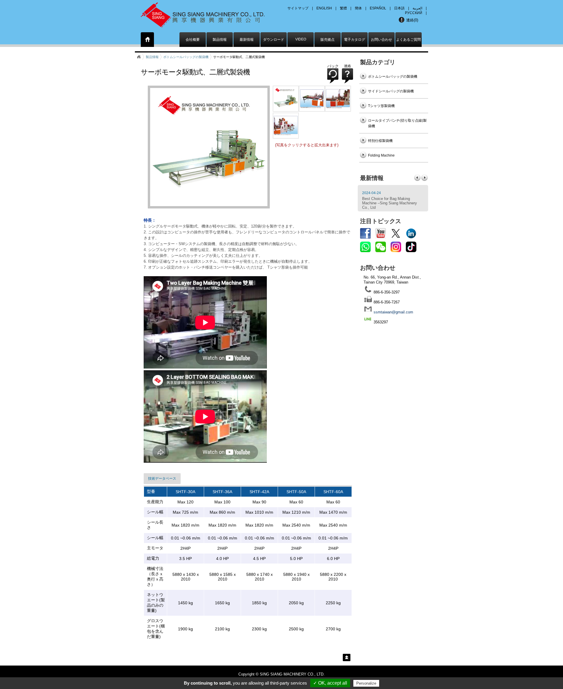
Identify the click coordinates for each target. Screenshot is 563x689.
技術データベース (162, 478)
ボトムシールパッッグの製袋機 (185, 57)
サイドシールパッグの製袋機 (391, 91)
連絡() (412, 20)
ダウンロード (273, 40)
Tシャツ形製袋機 (381, 106)
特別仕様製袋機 (380, 141)
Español (378, 8)
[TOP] (346, 657)
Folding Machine (381, 155)
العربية (417, 8)
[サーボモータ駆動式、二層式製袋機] (286, 110)
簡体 (358, 8)
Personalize (366, 683)
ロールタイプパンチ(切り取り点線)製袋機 (397, 123)
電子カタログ (354, 40)
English (324, 8)
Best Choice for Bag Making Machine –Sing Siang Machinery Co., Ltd (389, 203)
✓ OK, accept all (330, 682)
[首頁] (147, 40)
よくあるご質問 (408, 40)
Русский (413, 13)
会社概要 (193, 40)
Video (300, 39)
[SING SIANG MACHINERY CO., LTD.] (210, 13)
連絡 (347, 66)
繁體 (343, 8)
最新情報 (247, 40)
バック (333, 66)
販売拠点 (327, 40)
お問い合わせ (381, 40)
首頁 (138, 57)
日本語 (399, 8)
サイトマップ (297, 8)
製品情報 (220, 40)
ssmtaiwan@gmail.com (393, 312)
